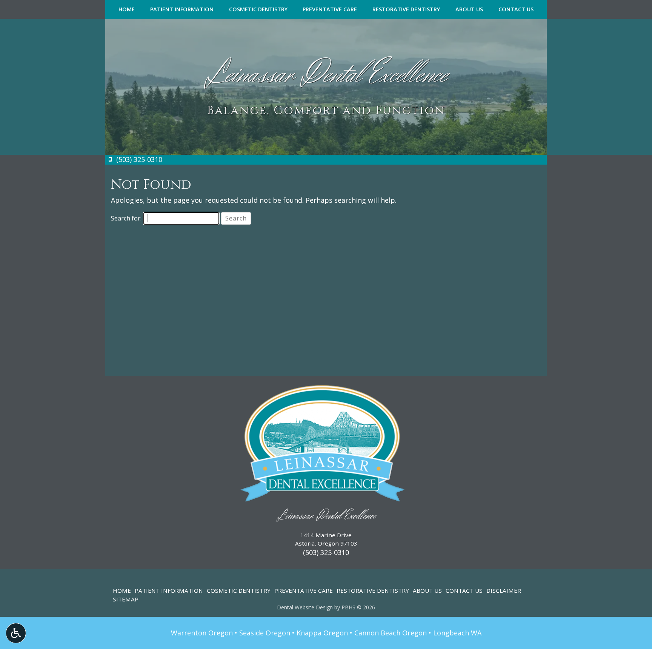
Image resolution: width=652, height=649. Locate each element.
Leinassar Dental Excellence (326, 516)
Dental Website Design (305, 607)
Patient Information (182, 9)
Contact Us (516, 9)
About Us (469, 9)
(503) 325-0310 (326, 552)
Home (126, 9)
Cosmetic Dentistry (258, 9)
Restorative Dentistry (406, 9)
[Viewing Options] (16, 633)
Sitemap (125, 599)
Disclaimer (503, 590)
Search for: (126, 218)
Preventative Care (330, 9)
